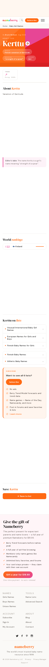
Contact (30, 627)
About (29, 622)
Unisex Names (9, 606)
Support (24, 663)
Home (5, 26)
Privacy (28, 659)
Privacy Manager (39, 659)
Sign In (6, 622)
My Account (8, 627)
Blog (28, 617)
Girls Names (8, 597)
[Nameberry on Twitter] (17, 635)
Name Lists (31, 597)
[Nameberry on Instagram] (31, 635)
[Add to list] (27, 43)
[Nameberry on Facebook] (22, 635)
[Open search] (21, 20)
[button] (24, 496)
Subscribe (32, 20)
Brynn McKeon (11, 35)
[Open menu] (42, 20)
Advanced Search (34, 601)
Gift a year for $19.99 (18, 574)
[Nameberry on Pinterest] (27, 635)
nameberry (24, 646)
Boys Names (8, 601)
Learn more (16, 414)
